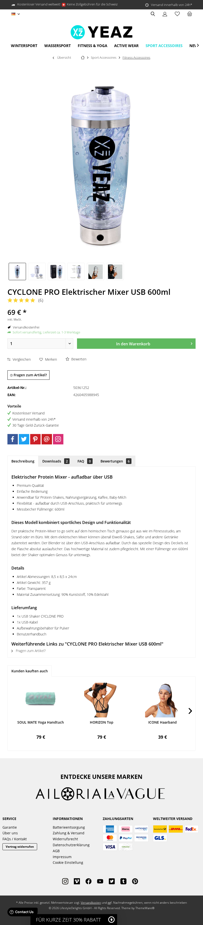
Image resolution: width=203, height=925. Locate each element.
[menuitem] (189, 14)
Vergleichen (21, 359)
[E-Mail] (47, 439)
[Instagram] (58, 439)
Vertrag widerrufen (20, 846)
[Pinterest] (35, 439)
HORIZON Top (101, 722)
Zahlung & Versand (68, 833)
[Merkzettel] (177, 14)
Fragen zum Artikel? (30, 375)
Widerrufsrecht (65, 839)
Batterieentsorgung (69, 827)
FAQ (84, 461)
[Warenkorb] (189, 14)
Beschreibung (22, 461)
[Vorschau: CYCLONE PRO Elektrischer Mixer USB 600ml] (17, 271)
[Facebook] (12, 439)
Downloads (55, 461)
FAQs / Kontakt (14, 839)
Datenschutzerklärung (71, 845)
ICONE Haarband (162, 722)
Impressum (62, 856)
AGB (56, 850)
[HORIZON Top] (101, 700)
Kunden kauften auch (29, 671)
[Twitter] (24, 439)
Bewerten (78, 359)
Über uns (10, 833)
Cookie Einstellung (68, 862)
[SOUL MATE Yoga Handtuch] (40, 700)
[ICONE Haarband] (162, 700)
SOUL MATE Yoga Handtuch (40, 722)
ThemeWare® (144, 908)
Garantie (9, 827)
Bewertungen (115, 461)
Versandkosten (91, 902)
